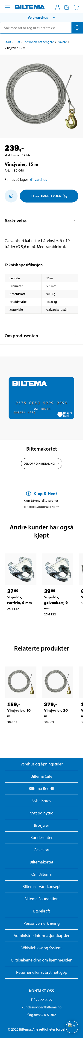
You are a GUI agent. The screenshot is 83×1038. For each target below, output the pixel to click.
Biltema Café (41, 776)
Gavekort (42, 849)
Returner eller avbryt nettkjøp (41, 972)
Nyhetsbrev (41, 800)
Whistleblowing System (41, 947)
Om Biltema (41, 874)
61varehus (38, 179)
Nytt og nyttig (41, 813)
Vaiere (62, 42)
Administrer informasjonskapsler (41, 935)
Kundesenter (41, 837)
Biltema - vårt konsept (42, 886)
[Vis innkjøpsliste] (66, 7)
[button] (41, 17)
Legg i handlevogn (46, 196)
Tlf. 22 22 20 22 (42, 999)
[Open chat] (72, 1027)
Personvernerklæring (42, 923)
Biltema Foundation (41, 898)
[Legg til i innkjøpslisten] (11, 196)
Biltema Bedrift (41, 788)
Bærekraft (41, 911)
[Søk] (77, 28)
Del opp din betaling (39, 463)
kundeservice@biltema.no (42, 1007)
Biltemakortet (41, 862)
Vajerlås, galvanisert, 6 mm (56, 603)
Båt (18, 42)
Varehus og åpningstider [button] (42, 764)
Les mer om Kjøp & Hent (39, 507)
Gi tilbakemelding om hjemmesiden (41, 960)
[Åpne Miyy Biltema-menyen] (57, 7)
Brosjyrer (41, 825)
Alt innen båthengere (39, 42)
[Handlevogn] (76, 7)
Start (8, 42)
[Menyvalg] (7, 7)
